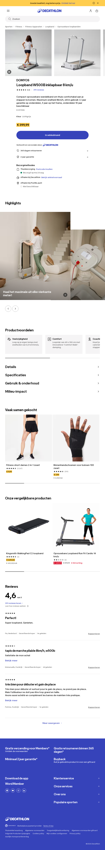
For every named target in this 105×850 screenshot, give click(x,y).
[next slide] (15, 309)
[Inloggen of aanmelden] (91, 11)
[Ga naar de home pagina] (49, 11)
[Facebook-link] (7, 790)
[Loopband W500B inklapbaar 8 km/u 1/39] (28, 52)
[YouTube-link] (13, 790)
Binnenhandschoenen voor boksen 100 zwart (74, 466)
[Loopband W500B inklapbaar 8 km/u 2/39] (77, 52)
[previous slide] (8, 309)
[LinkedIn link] (24, 790)
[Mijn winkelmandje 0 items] (97, 11)
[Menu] (8, 11)
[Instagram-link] (18, 790)
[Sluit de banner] (98, 3)
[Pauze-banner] (94, 3)
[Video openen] (9, 72)
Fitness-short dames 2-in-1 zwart (23, 465)
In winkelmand (52, 135)
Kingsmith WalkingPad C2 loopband (24, 553)
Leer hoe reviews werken (15, 606)
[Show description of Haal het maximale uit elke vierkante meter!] (65, 295)
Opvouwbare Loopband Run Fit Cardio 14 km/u (75, 555)
